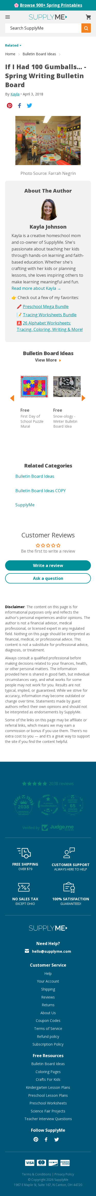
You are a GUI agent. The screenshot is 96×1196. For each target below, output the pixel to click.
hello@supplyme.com (51, 951)
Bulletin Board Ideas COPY (40, 490)
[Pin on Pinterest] (9, 105)
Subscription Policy (48, 1044)
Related (12, 45)
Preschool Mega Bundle (46, 306)
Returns (48, 1004)
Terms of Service (48, 1028)
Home (10, 53)
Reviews (48, 997)
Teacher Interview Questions (48, 1118)
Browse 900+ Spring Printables (51, 5)
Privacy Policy (64, 1174)
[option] (31, 399)
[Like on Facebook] (19, 105)
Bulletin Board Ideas (39, 53)
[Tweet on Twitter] (29, 105)
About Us (48, 1012)
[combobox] (43, 28)
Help (48, 973)
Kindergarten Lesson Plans (48, 1087)
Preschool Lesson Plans (48, 1095)
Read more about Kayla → (36, 288)
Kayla (14, 94)
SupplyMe (25, 505)
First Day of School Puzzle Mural (32, 421)
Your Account (48, 981)
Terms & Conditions (36, 1174)
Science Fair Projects (48, 1111)
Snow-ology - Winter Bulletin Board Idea (65, 421)
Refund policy (48, 1036)
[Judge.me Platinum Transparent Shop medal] (48, 805)
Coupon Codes (48, 1020)
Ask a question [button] (48, 578)
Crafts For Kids (48, 1079)
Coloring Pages (48, 1071)
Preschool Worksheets (48, 1103)
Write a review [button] (48, 565)
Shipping (48, 989)
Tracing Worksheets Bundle (50, 315)
